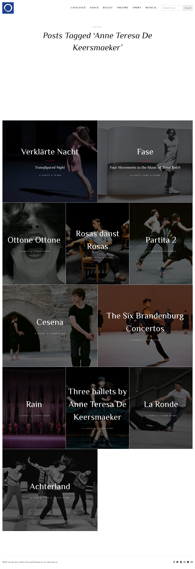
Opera (137, 7)
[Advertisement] (97, 87)
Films (146, 175)
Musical (151, 7)
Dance (94, 7)
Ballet (108, 7)
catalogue (78, 7)
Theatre (122, 7)
